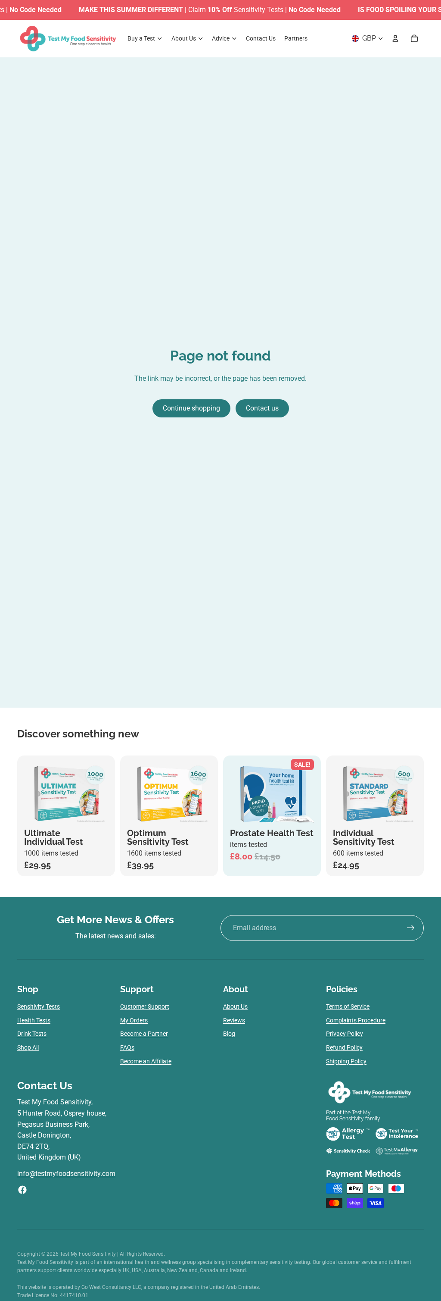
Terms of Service (348, 1006)
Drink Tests (32, 1033)
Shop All (28, 1047)
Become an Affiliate (145, 1061)
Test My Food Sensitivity (88, 1254)
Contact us (262, 408)
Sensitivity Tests (38, 1006)
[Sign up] (411, 928)
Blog (229, 1033)
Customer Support (144, 1006)
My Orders (134, 1020)
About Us (235, 1006)
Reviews (234, 1020)
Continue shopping (191, 408)
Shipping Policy (346, 1061)
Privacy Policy (344, 1033)
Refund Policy (344, 1047)
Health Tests (33, 1020)
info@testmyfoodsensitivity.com (66, 1173)
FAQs (127, 1047)
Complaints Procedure (355, 1020)
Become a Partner (144, 1033)
